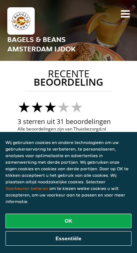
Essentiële (68, 238)
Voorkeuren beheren (26, 188)
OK (68, 221)
